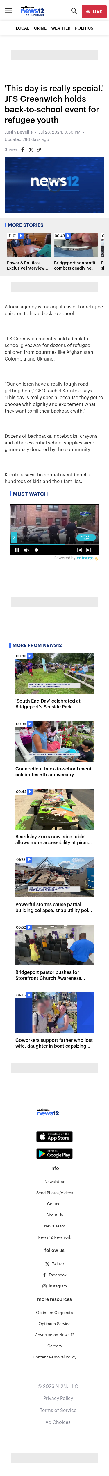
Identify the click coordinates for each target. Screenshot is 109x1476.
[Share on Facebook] (22, 149)
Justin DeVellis (19, 132)
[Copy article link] (39, 149)
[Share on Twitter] (30, 149)
